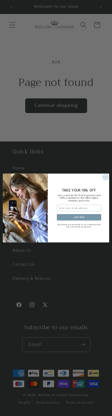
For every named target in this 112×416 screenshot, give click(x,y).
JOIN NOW (79, 217)
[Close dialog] (105, 177)
